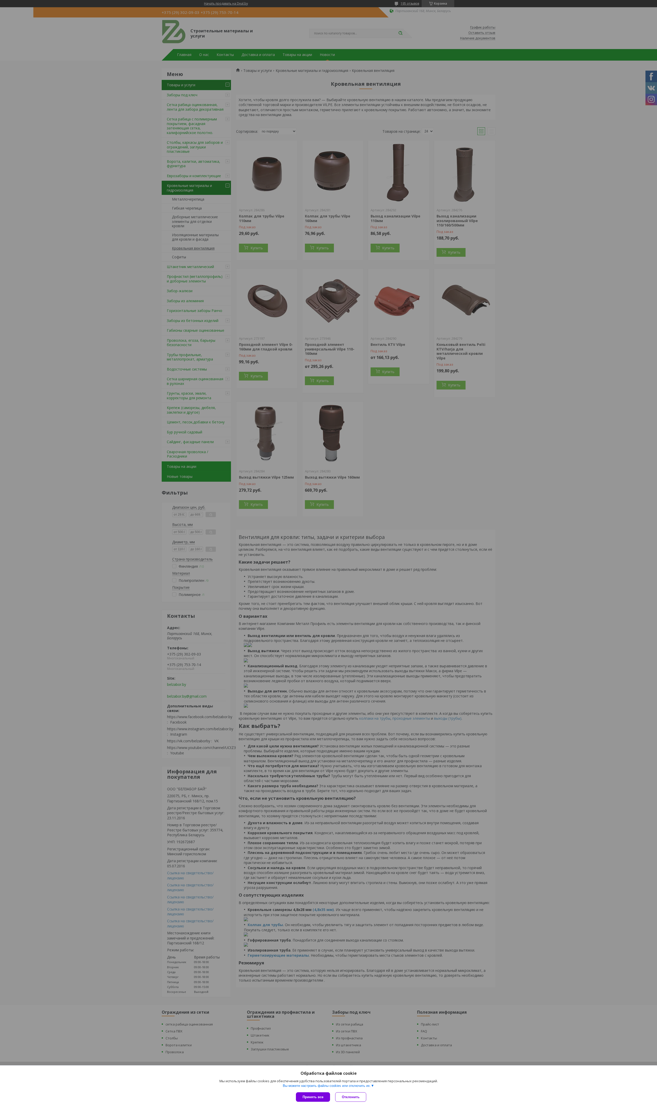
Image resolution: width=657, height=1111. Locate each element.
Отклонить (351, 1097)
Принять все (313, 1097)
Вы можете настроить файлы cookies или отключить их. (327, 1086)
